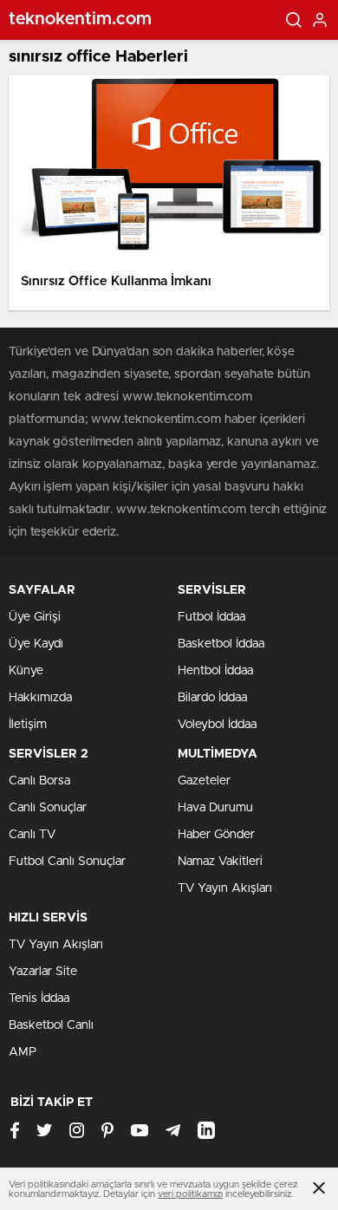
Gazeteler (204, 781)
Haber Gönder (216, 835)
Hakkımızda (40, 698)
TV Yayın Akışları (225, 888)
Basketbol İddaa (221, 644)
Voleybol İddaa (217, 725)
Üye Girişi (35, 617)
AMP (22, 1052)
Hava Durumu (215, 808)
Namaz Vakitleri (220, 861)
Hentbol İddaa (215, 671)
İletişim (28, 725)
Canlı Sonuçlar (48, 808)
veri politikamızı (190, 1194)
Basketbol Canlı (51, 1025)
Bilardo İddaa (212, 698)
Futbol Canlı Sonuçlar (67, 861)
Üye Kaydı (36, 644)
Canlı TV (32, 835)
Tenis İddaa (39, 998)
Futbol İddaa (211, 617)
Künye (26, 671)
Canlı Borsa (39, 781)
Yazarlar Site (43, 972)
